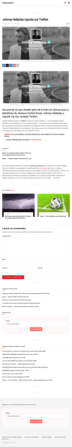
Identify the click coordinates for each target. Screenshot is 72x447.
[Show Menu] (65, 3)
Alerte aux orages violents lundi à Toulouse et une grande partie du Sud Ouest (26, 293)
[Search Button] (69, 3)
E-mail (5, 268)
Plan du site (5, 439)
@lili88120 (8, 134)
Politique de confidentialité (32, 437)
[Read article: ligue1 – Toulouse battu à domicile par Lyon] (53, 205)
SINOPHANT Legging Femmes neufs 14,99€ (15, 370)
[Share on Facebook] (3, 65)
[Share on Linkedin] (10, 65)
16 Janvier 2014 (35, 140)
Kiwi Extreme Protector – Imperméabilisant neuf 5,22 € (18, 364)
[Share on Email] (14, 65)
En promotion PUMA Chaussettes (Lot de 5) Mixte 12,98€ (19, 361)
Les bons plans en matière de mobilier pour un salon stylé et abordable (24, 351)
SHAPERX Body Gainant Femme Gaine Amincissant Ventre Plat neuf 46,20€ (25, 367)
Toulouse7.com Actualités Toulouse (12, 437)
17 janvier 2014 (6, 23)
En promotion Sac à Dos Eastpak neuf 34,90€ (15, 377)
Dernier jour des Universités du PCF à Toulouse (16, 300)
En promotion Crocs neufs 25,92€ (12, 374)
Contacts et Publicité (60, 437)
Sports (42, 214)
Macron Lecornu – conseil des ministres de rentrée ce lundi (20, 306)
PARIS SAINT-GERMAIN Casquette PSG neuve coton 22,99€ (20, 354)
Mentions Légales (47, 437)
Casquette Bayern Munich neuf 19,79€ (13, 357)
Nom (4, 259)
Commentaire (7, 236)
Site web (40, 268)
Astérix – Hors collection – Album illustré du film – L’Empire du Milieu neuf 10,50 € (27, 380)
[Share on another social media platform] (17, 65)
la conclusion (43, 168)
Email (7, 321)
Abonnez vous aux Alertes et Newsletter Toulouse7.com (18, 404)
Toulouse (7, 214)
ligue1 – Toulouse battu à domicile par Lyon (16, 158)
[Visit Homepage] (8, 3)
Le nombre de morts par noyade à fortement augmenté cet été (21, 303)
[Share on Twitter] (7, 65)
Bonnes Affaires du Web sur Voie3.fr (14, 346)
